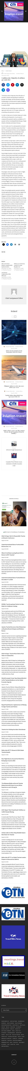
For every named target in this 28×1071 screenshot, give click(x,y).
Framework (11, 1032)
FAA (14, 1030)
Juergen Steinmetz (10, 346)
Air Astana (14, 1021)
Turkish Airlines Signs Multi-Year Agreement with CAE (14, 396)
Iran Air (4, 1036)
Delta (12, 1028)
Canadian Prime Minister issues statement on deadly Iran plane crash (14, 462)
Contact (14, 1054)
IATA (23, 1034)
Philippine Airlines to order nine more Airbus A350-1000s (14, 386)
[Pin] (12, 85)
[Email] (22, 85)
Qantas (4, 1040)
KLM (20, 1036)
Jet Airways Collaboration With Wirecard (6, 274)
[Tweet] (8, 85)
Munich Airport (7, 1038)
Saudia (16, 1042)
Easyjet (18, 1028)
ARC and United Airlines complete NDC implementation (7, 265)
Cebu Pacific (5, 1028)
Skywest (22, 1042)
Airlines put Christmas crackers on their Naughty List (19, 265)
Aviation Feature (20, 73)
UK (9, 1044)
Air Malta (16, 1025)
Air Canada (11, 1023)
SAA (11, 1042)
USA (18, 1044)
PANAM (21, 1038)
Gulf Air (8, 1034)
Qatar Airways (17, 1040)
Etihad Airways (6, 1030)
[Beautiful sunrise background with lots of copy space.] (14, 367)
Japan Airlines (12, 1036)
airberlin (21, 1021)
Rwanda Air (5, 1042)
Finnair (4, 1032)
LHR (23, 1036)
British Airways (19, 121)
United (13, 1044)
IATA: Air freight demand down (14, 448)
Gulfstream (16, 1034)
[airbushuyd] (14, 332)
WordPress (5, 1046)
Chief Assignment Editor (9, 73)
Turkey (4, 1044)
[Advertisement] (14, 36)
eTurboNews (21, 532)
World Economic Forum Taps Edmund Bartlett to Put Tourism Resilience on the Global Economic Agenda (14, 680)
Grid (3, 1034)
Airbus (4, 1023)
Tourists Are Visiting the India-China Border (14, 729)
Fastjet (18, 1030)
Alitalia (22, 1025)
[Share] (3, 85)
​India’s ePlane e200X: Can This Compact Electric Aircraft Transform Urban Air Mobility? (14, 432)
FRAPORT (19, 1032)
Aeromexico (5, 1021)
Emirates (8, 123)
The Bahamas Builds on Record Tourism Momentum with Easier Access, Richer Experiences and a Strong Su (12, 785)
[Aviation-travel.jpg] (14, 412)
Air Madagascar (7, 1025)
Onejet (15, 1038)
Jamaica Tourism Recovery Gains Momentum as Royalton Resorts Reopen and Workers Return (14, 629)
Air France (19, 1023)
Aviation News (19, 391)
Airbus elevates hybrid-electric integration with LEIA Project (14, 351)
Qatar (10, 1040)
